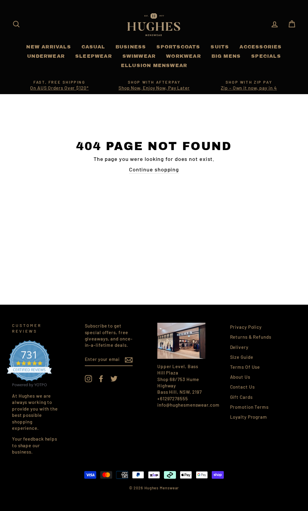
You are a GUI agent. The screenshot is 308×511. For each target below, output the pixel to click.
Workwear (183, 56)
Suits (220, 46)
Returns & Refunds (250, 337)
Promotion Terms (249, 407)
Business (131, 46)
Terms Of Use (245, 367)
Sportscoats (178, 46)
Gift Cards (241, 397)
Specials (266, 56)
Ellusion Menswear (154, 65)
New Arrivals (48, 46)
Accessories (260, 46)
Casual (93, 46)
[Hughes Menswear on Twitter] (114, 378)
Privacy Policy (246, 327)
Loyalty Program (248, 417)
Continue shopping (154, 169)
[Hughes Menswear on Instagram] (88, 378)
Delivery (239, 347)
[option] (59, 85)
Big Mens (226, 56)
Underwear (46, 56)
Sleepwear (93, 56)
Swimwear (139, 56)
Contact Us (242, 386)
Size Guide (241, 357)
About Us (240, 377)
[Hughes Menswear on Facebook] (101, 378)
